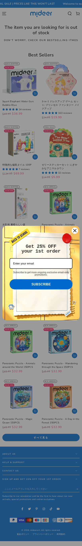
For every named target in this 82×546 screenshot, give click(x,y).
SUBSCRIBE (41, 284)
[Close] (75, 230)
